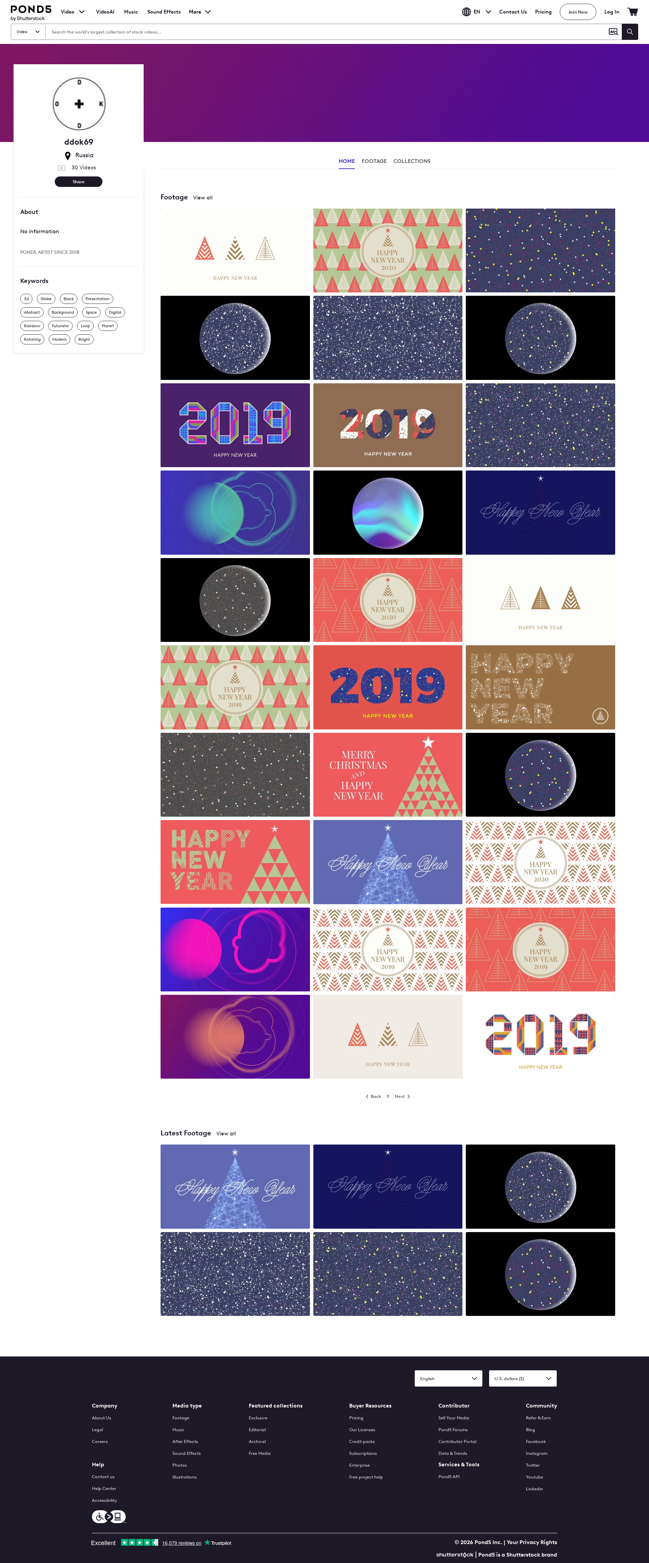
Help (98, 1464)
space (91, 312)
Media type (187, 1405)
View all (203, 197)
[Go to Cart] (633, 11)
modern (59, 339)
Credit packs (362, 1441)
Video (67, 12)
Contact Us (513, 12)
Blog (530, 1429)
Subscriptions (363, 1453)
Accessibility (104, 1500)
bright (84, 339)
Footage (180, 1417)
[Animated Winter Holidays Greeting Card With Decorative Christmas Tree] (235, 862)
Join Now (578, 12)
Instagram (537, 1453)
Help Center (104, 1488)
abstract (32, 312)
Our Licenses (362, 1429)
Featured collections (276, 1405)
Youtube (534, 1477)
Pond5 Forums (453, 1429)
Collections (412, 161)
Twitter (533, 1465)
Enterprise (359, 1465)
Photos (179, 1465)
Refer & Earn (538, 1417)
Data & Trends (452, 1453)
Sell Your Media (453, 1417)
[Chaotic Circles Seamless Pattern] (540, 251)
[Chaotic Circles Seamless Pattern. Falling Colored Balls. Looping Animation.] (235, 775)
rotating (32, 339)
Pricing (543, 12)
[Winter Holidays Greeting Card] (540, 687)
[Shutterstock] (456, 1554)
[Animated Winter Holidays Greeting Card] (235, 251)
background (63, 312)
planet (108, 325)
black (69, 298)
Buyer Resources (370, 1405)
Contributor (454, 1405)
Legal (97, 1429)
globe (46, 298)
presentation (98, 298)
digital (115, 312)
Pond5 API (449, 1476)
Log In (611, 12)
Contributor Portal (457, 1441)
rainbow (32, 325)
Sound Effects (164, 16)
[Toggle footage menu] (82, 12)
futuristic (60, 325)
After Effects (185, 1441)
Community (541, 1405)
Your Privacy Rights (532, 1542)
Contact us (103, 1476)
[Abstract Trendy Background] (235, 513)
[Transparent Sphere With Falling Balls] (540, 338)
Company (104, 1405)
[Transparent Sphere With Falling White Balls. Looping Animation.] (235, 338)
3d (26, 298)
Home (347, 161)
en (477, 12)
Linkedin (534, 1488)
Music (178, 1429)
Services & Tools (458, 1464)
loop (85, 325)
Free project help (366, 1477)
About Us (101, 1417)
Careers (100, 1441)
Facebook (536, 1441)
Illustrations (184, 1477)
